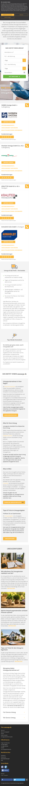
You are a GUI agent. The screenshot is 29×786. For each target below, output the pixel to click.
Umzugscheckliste (4, 746)
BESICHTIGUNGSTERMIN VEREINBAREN (11, 130)
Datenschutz (3, 757)
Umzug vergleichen (19, 783)
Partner (2, 733)
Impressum (3, 755)
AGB (2, 760)
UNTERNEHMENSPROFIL (7, 125)
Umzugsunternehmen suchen (6, 736)
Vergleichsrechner (7, 436)
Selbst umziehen (4, 735)
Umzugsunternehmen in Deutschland (8, 783)
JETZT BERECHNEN (14, 76)
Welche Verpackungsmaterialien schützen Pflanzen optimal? (14, 611)
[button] (7, 780)
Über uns (3, 730)
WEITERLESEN (11, 588)
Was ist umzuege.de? (5, 732)
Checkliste (5, 483)
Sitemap (2, 773)
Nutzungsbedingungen (5, 758)
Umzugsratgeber (9, 516)
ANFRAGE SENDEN (8, 122)
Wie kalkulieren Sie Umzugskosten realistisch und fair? (12, 572)
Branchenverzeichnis (10, 386)
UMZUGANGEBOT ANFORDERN (9, 128)
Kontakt (2, 747)
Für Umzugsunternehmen (6, 749)
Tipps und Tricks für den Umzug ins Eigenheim (12, 649)
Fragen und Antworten (5, 743)
